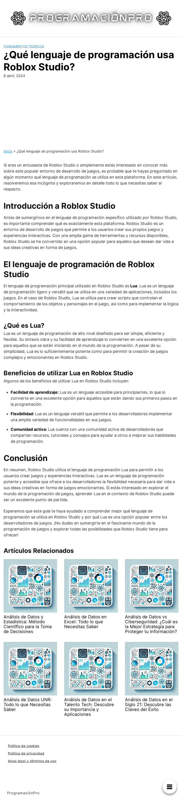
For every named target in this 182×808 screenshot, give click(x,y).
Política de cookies (23, 746)
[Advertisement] (91, 112)
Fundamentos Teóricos (24, 46)
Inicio (8, 151)
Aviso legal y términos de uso (32, 761)
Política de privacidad (26, 753)
